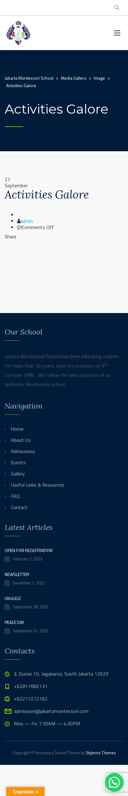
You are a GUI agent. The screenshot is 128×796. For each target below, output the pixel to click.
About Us (21, 440)
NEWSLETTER (17, 574)
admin (27, 221)
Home (17, 429)
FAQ (15, 496)
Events (18, 462)
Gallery (18, 474)
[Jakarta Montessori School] (49, 33)
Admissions (23, 451)
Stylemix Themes (101, 753)
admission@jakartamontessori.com (51, 711)
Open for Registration (29, 550)
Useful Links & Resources (37, 485)
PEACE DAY (14, 622)
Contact (19, 507)
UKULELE (13, 598)
